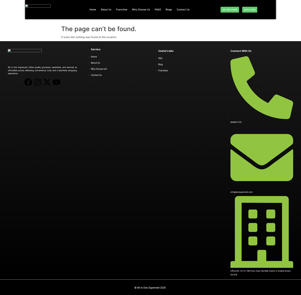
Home (93, 9)
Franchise (121, 9)
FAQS (158, 9)
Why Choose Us (141, 9)
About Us (106, 9)
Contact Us (183, 9)
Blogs (169, 9)
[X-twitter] (47, 82)
